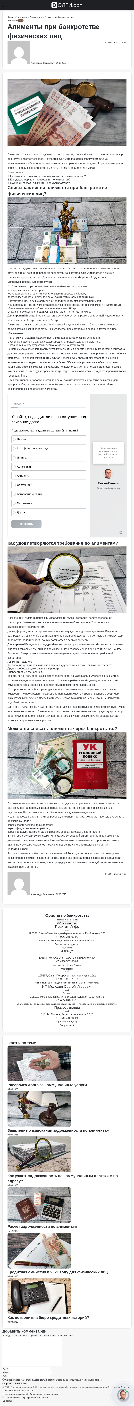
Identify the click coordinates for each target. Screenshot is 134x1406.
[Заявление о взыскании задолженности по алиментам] (39, 1126)
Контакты (7, 1401)
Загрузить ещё (67, 1025)
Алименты (13, 20)
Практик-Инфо (67, 927)
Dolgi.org (124, 1387)
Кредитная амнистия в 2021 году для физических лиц (58, 1272)
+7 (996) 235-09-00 (67, 936)
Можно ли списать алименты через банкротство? (40, 183)
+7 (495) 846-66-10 (67, 1000)
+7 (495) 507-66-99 (67, 961)
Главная (12, 17)
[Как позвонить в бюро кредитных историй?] (39, 1313)
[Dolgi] (67, 5)
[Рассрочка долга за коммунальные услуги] (39, 1080)
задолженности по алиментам (50, 380)
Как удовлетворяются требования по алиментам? (40, 179)
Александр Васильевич (42, 63)
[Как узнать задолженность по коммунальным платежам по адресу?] (39, 1171)
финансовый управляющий (49, 618)
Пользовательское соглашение (17, 1390)
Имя (5, 1369)
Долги (21, 20)
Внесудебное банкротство (41, 315)
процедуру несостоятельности (26, 159)
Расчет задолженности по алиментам (42, 1226)
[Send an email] (55, 63)
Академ (67, 969)
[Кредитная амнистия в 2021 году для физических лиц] (39, 1268)
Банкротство (23, 17)
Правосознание (67, 1007)
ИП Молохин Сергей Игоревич (67, 986)
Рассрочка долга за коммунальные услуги (47, 1085)
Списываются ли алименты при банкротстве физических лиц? (48, 176)
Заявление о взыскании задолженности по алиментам (58, 1130)
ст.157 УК (110, 835)
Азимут (67, 951)
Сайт (4, 1376)
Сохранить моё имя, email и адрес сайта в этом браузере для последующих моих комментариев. (53, 1380)
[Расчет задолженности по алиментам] (39, 1222)
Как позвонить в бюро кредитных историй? (48, 1317)
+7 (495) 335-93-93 (67, 1017)
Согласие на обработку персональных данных (25, 1397)
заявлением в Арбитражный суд (77, 277)
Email (5, 1372)
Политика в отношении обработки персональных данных (30, 1394)
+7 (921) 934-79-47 (67, 979)
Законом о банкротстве (22, 653)
